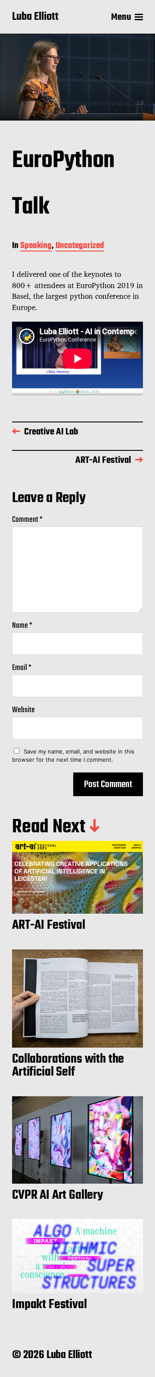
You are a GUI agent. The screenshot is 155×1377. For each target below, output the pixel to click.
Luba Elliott (35, 17)
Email (21, 668)
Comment (27, 519)
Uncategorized (80, 246)
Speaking (36, 246)
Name (22, 625)
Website (23, 710)
